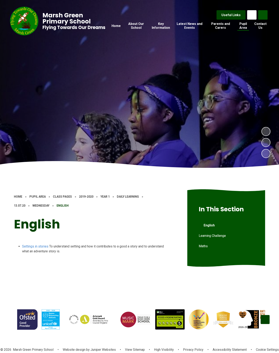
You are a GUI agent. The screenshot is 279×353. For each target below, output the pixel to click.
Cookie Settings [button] (267, 350)
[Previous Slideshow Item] (265, 142)
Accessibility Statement (230, 350)
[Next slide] (265, 319)
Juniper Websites (103, 350)
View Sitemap (135, 350)
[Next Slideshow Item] (265, 131)
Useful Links (231, 15)
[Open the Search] (263, 15)
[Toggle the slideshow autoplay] (265, 153)
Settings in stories (35, 246)
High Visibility (164, 350)
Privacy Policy (193, 350)
